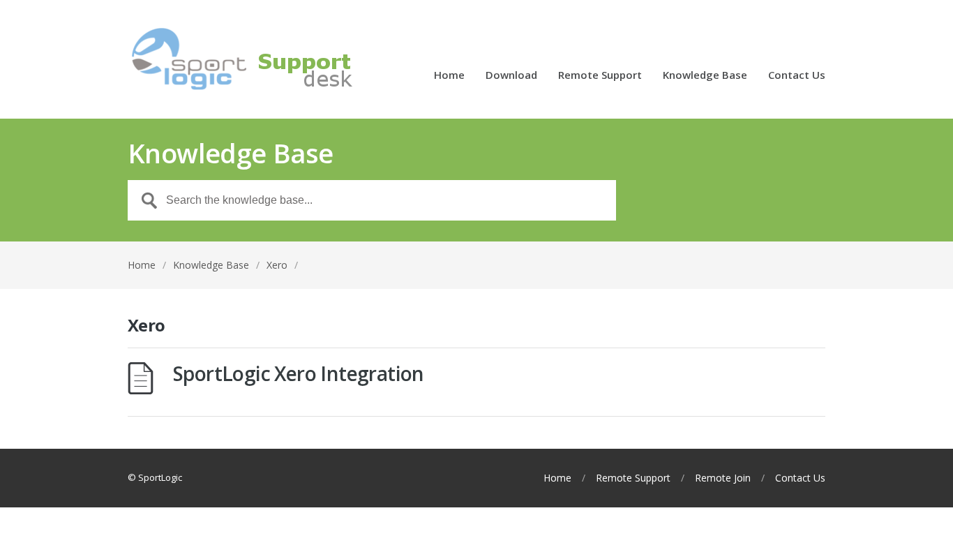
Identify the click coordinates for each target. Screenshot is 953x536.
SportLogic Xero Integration (298, 373)
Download (511, 76)
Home (449, 76)
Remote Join (723, 478)
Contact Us (796, 76)
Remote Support (600, 76)
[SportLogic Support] (281, 59)
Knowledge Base (705, 76)
